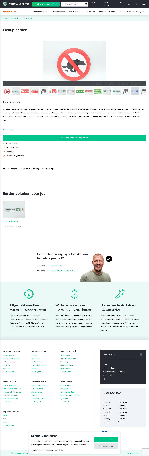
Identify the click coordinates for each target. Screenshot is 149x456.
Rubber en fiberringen (11, 358)
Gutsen (34, 355)
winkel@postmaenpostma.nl (63, 270)
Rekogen (6, 365)
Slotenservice (36, 395)
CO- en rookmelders (10, 385)
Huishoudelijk (132, 12)
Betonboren (35, 358)
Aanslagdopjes (8, 355)
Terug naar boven (131, 453)
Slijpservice (7, 368)
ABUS (5, 415)
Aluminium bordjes (67, 392)
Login (136, 4)
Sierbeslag (64, 362)
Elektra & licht (90, 12)
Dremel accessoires (38, 365)
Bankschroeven (37, 362)
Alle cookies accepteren (106, 440)
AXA (4, 419)
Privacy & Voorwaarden (19, 453)
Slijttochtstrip (65, 399)
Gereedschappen (58, 12)
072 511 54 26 (57, 266)
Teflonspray (64, 389)
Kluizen (112, 12)
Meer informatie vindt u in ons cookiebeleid (47, 450)
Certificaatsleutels (38, 385)
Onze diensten (94, 4)
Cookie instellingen (106, 446)
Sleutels (102, 12)
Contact (143, 4)
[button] (5, 64)
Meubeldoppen (65, 385)
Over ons (120, 4)
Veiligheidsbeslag (9, 362)
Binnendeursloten (66, 365)
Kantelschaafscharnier (68, 358)
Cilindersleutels (37, 389)
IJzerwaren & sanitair (40, 12)
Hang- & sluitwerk (75, 12)
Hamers (34, 368)
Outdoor (121, 12)
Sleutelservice (36, 392)
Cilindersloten (65, 355)
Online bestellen (107, 4)
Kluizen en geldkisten (39, 399)
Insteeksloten (65, 368)
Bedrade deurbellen (10, 399)
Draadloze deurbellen (11, 395)
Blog (129, 4)
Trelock (6, 422)
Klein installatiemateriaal (12, 392)
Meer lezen (7, 130)
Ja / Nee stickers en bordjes (70, 395)
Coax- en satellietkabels (12, 389)
